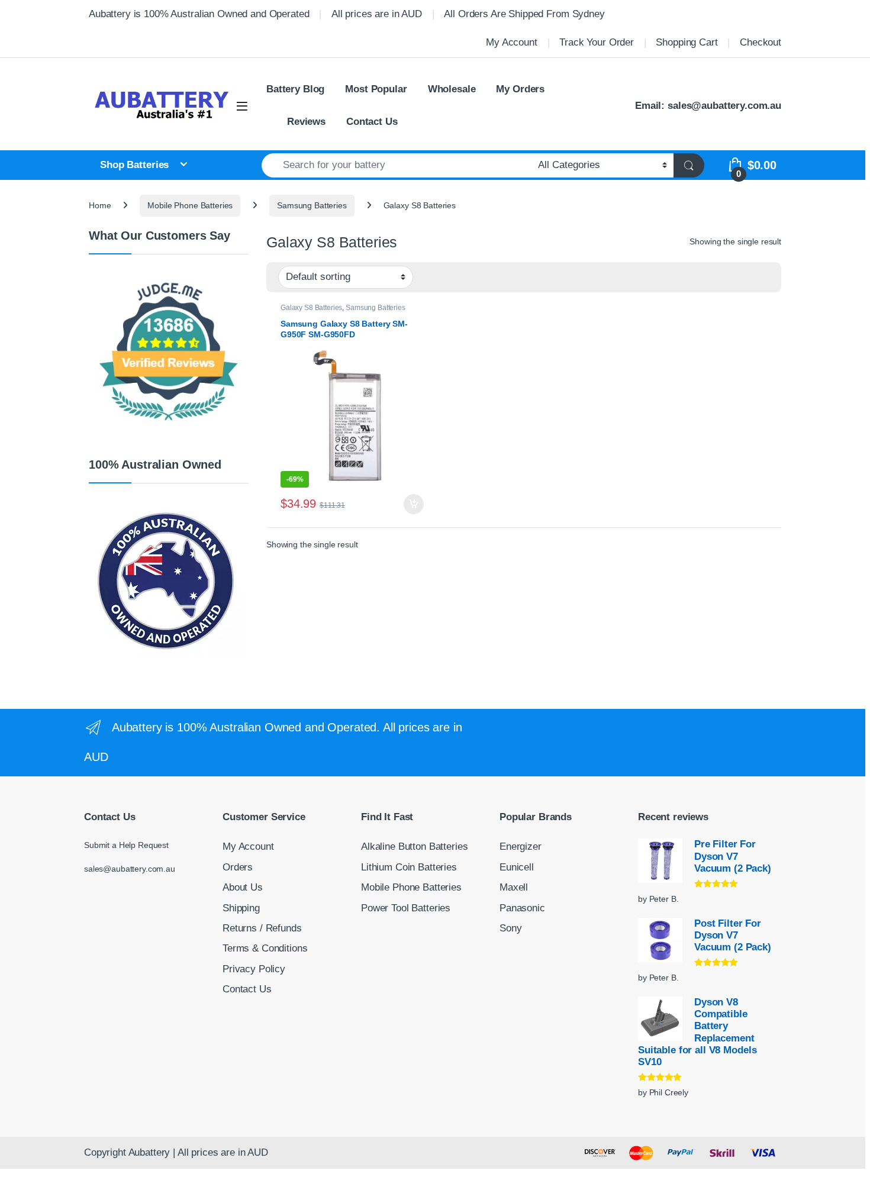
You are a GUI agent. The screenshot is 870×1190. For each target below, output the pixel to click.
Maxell (514, 887)
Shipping (241, 908)
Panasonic (522, 908)
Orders (238, 867)
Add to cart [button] (414, 504)
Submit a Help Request (126, 845)
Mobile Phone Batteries (190, 205)
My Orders (520, 89)
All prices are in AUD (376, 14)
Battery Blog (295, 89)
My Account (511, 42)
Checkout (760, 42)
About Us (243, 887)
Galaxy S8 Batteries (311, 308)
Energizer (521, 846)
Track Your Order (596, 42)
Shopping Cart (686, 42)
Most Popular (376, 89)
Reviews (306, 121)
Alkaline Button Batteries (414, 846)
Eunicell (517, 867)
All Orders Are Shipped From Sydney (524, 14)
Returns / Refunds (262, 928)
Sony (510, 928)
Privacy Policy (254, 969)
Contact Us (372, 121)
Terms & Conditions (265, 948)
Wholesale (452, 89)
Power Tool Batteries (405, 908)
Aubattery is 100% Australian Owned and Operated (199, 14)
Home (100, 205)
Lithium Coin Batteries (409, 867)
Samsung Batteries (312, 205)
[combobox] (396, 165)
